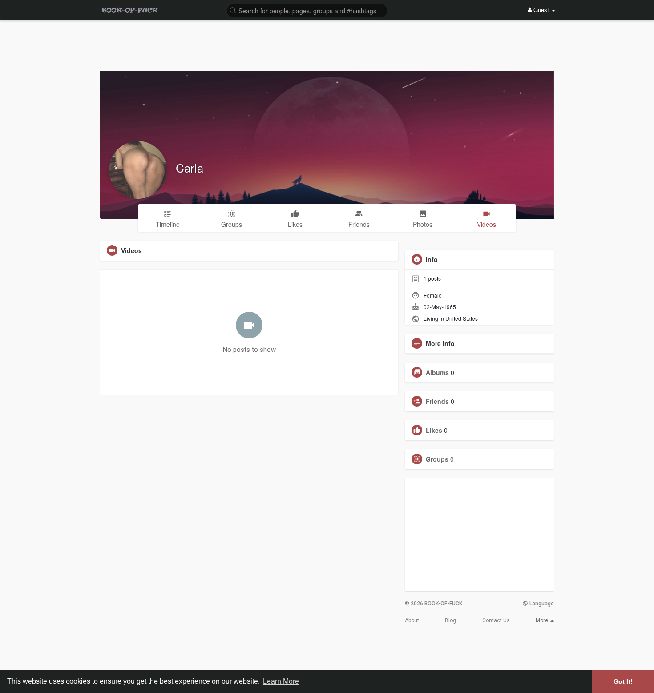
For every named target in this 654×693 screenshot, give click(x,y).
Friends (437, 401)
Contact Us (496, 620)
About (412, 620)
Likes (434, 430)
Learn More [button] (281, 681)
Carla (189, 167)
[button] (307, 10)
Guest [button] (541, 9)
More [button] (542, 620)
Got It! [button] (623, 681)
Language (541, 603)
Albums (437, 372)
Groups (437, 459)
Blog (450, 620)
